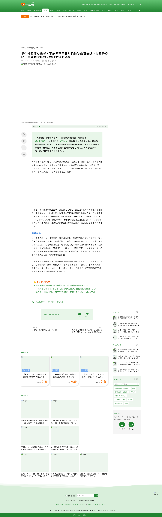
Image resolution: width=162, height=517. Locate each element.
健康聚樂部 (68, 504)
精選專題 (75, 504)
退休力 (72, 10)
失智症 (133, 392)
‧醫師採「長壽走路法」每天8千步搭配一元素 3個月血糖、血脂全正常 (64, 292)
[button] (140, 10)
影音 (58, 10)
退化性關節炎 (41, 141)
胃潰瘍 (130, 399)
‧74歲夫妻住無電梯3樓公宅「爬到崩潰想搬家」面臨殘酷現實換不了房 (64, 288)
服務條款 (72, 510)
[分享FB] (23, 134)
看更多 (138, 312)
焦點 (23, 10)
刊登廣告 (49, 510)
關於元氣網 (59, 504)
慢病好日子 (94, 10)
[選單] (140, 4)
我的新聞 (131, 4)
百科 (52, 10)
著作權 (78, 510)
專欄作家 (103, 504)
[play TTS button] (40, 127)
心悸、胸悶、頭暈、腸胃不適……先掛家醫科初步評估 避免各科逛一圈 (58, 16)
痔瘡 (133, 388)
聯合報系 (92, 510)
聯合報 (85, 4)
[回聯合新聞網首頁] (23, 5)
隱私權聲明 (84, 510)
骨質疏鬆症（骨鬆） (121, 392)
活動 (129, 10)
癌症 (103, 10)
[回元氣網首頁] (29, 4)
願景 (123, 4)
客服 (59, 510)
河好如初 (102, 4)
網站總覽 (112, 510)
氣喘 (126, 403)
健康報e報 (71, 496)
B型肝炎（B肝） (120, 396)
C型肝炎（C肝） (120, 399)
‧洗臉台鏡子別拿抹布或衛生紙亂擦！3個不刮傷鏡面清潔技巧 (60, 285)
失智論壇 (37, 10)
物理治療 (63, 141)
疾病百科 (83, 504)
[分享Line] (23, 141)
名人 (116, 10)
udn (22, 48)
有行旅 (117, 4)
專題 (122, 10)
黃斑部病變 (118, 403)
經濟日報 (93, 4)
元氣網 (27, 48)
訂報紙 (99, 510)
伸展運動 (51, 302)
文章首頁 (96, 504)
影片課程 (26, 370)
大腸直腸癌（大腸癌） (122, 388)
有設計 (110, 4)
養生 (29, 10)
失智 (79, 10)
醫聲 (85, 10)
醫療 (45, 10)
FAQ (55, 510)
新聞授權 (65, 510)
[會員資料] (137, 4)
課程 (64, 10)
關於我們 (105, 510)
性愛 (110, 10)
